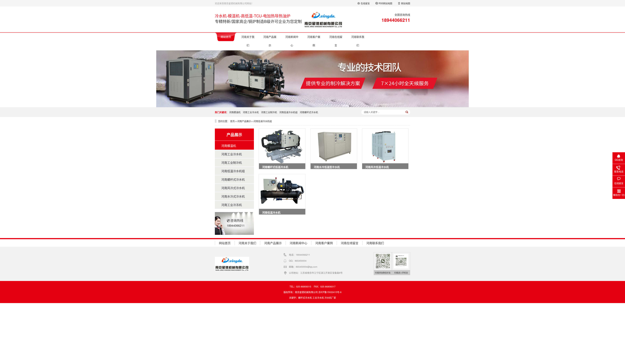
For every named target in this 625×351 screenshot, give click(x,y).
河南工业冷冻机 (231, 205)
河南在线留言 (335, 41)
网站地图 (405, 3)
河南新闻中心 (291, 41)
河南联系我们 (357, 41)
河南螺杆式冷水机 (309, 112)
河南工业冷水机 (251, 112)
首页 (232, 121)
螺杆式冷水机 (305, 297)
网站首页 (226, 37)
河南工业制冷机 (269, 112)
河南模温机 (235, 112)
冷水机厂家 (330, 297)
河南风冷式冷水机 (233, 188)
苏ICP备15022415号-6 (329, 292)
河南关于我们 (247, 41)
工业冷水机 (318, 297)
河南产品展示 (269, 41)
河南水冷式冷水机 (233, 196)
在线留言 (365, 3)
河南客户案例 (313, 41)
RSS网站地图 (385, 3)
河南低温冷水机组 (288, 112)
